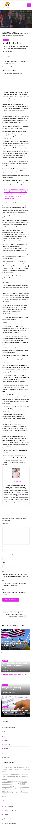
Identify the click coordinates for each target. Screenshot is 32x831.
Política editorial (8, 819)
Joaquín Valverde (6, 648)
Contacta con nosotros (10, 810)
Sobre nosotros (8, 806)
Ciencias (6, 740)
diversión (6, 753)
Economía (7, 736)
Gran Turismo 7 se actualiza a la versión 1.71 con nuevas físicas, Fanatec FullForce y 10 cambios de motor (16, 769)
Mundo (14, 32)
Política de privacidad (10, 823)
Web (3, 562)
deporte (6, 748)
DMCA (6, 814)
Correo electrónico (7, 554)
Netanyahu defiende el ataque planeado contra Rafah (12, 689)
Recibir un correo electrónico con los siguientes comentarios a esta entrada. (15, 584)
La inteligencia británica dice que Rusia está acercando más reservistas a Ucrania (14, 665)
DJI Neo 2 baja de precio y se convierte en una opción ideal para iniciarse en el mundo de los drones (15, 794)
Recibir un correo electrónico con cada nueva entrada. (14, 593)
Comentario (5, 523)
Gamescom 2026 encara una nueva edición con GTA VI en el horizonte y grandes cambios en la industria (15, 777)
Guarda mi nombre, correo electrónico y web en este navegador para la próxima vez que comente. (15, 575)
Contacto (6, 757)
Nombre (4, 547)
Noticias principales (9, 727)
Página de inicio (6, 32)
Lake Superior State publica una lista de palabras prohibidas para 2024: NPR (15, 711)
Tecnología (7, 744)
